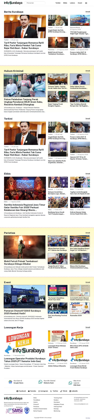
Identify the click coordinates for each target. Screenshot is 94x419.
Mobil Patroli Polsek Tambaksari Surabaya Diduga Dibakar (55, 53)
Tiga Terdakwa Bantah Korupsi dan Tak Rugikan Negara (78, 105)
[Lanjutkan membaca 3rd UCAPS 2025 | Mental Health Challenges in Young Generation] (80, 290)
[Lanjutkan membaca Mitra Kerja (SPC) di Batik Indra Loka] (80, 336)
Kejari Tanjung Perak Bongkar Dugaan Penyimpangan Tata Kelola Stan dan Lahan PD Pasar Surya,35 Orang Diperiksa (57, 105)
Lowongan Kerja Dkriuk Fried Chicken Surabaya (78, 367)
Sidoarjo (51, 343)
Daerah (50, 189)
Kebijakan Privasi (59, 404)
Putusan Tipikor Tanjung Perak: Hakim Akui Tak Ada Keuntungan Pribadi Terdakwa (57, 87)
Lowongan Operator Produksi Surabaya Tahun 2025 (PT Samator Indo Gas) (24, 359)
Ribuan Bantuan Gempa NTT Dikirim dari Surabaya (57, 249)
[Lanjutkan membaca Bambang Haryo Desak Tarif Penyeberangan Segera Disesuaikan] (58, 202)
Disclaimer (57, 402)
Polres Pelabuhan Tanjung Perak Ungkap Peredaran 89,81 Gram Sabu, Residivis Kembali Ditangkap (23, 102)
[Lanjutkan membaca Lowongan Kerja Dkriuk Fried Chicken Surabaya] (80, 356)
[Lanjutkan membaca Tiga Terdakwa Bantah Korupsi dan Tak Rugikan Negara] (80, 97)
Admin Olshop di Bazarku (57, 366)
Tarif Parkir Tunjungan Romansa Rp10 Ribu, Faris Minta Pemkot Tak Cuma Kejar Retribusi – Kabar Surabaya (24, 45)
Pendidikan (36, 400)
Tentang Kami (58, 398)
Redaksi (56, 400)
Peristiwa (51, 49)
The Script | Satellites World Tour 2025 (56, 299)
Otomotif (36, 404)
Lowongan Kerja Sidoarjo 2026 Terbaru (57, 346)
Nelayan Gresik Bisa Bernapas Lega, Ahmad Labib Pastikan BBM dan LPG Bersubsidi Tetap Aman (56, 193)
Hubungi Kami (58, 406)
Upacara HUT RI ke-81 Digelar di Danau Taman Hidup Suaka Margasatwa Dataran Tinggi (79, 158)
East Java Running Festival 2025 (57, 316)
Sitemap (56, 409)
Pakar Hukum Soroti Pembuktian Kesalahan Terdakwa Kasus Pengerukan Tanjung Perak (79, 87)
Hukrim (35, 402)
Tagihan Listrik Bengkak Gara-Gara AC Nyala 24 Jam (80, 193)
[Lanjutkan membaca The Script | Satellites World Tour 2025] (58, 290)
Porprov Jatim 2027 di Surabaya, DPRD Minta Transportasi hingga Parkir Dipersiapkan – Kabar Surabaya (79, 53)
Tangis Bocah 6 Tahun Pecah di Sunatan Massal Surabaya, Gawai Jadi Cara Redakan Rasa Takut (57, 267)
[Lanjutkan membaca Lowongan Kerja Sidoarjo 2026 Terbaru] (58, 336)
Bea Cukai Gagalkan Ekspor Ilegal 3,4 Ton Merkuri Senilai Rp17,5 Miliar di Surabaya (80, 249)
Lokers (72, 3)
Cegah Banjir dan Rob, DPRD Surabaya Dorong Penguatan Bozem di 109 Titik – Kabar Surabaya (57, 31)
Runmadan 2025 (76, 315)
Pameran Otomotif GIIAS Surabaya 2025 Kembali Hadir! (22, 312)
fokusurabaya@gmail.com (81, 404)
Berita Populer (37, 411)
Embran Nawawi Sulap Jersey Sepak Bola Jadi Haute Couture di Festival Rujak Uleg (79, 213)
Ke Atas (88, 418)
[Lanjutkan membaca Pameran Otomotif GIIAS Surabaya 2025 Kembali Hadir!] (25, 297)
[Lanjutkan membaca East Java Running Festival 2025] (58, 308)
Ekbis (65, 3)
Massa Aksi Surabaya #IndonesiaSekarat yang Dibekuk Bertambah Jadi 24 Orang (80, 267)
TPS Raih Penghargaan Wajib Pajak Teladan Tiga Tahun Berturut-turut (79, 33)
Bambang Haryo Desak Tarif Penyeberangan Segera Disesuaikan (56, 213)
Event (80, 3)
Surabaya (7, 355)
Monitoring (57, 411)
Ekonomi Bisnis (75, 27)
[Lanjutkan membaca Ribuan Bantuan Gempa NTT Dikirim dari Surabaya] (58, 241)
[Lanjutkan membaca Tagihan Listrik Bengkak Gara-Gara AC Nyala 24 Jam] (80, 182)
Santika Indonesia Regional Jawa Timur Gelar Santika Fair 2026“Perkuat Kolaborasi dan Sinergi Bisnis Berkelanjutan (24, 207)
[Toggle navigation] (86, 3)
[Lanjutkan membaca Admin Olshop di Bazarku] (58, 356)
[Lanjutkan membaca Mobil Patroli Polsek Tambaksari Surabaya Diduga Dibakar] (58, 42)
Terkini (57, 3)
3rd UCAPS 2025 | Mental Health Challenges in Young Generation (80, 299)
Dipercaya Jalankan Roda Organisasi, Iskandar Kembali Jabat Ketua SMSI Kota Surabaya (57, 161)
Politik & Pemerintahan (40, 409)
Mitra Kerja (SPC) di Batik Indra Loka (79, 346)
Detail (88, 12)
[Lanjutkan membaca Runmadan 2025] (80, 308)
